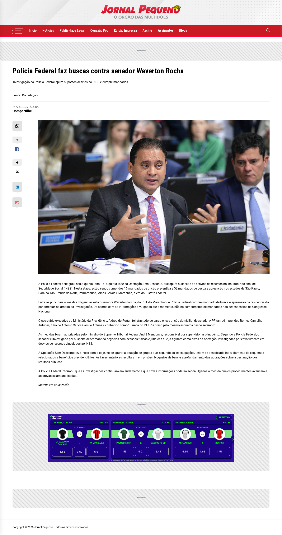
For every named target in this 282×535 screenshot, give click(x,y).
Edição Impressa (125, 30)
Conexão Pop (99, 30)
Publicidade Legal (72, 30)
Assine (147, 30)
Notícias (48, 30)
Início (33, 30)
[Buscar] (268, 30)
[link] (141, 12)
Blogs (183, 30)
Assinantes (165, 30)
